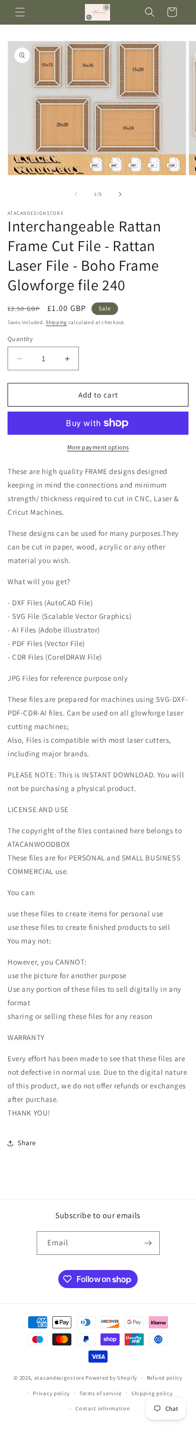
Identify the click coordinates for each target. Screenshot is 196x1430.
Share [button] (27, 1142)
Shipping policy (152, 1393)
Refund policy (164, 1377)
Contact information (102, 1408)
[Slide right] (120, 194)
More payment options (98, 447)
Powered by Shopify (111, 1377)
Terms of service (100, 1393)
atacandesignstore (59, 1377)
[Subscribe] (148, 1243)
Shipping (56, 322)
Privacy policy (51, 1393)
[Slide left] (76, 194)
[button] (20, 12)
